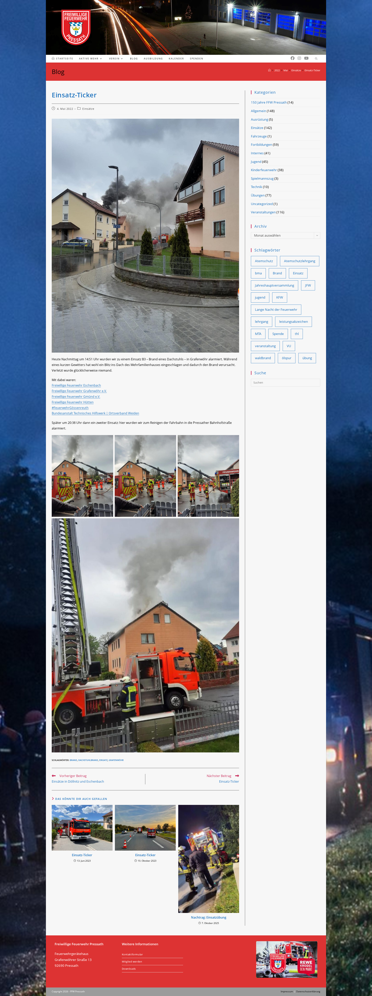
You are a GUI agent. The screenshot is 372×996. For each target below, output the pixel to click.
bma (258, 273)
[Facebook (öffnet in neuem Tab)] (292, 58)
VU (289, 346)
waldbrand (263, 358)
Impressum (287, 991)
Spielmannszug (262, 178)
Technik (256, 187)
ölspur (286, 358)
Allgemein (258, 111)
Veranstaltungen (263, 212)
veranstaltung (265, 346)
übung (307, 358)
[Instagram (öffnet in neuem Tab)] (299, 58)
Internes (257, 153)
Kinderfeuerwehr (264, 170)
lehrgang (261, 321)
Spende (278, 333)
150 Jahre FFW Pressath (269, 102)
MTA (258, 333)
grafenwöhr (116, 760)
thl (297, 333)
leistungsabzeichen (293, 321)
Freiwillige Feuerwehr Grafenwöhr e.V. (79, 391)
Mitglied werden (132, 961)
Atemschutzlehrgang (299, 261)
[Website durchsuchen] (316, 59)
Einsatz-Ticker (312, 70)
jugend (260, 297)
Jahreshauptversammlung (274, 285)
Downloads (129, 968)
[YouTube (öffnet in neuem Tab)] (306, 58)
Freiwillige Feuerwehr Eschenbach (76, 385)
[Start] (269, 70)
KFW (279, 297)
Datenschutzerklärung (308, 991)
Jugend (256, 161)
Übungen (258, 195)
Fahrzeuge (259, 136)
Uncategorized (262, 204)
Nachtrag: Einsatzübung (208, 917)
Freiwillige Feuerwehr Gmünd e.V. (76, 396)
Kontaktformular (132, 954)
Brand (73, 760)
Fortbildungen (261, 144)
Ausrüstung (259, 119)
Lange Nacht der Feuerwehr (276, 309)
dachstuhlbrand (88, 760)
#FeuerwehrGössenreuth (70, 408)
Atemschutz (264, 261)
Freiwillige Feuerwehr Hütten (73, 402)
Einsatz (103, 760)
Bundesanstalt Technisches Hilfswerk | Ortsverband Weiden (95, 413)
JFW (308, 285)
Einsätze (88, 109)
